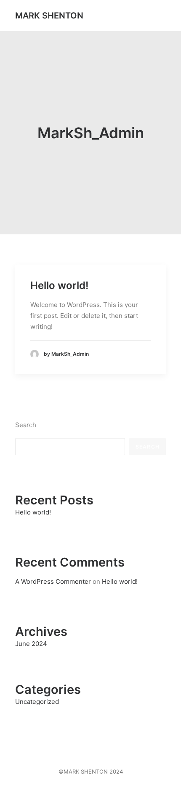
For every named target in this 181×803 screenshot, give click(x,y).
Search (25, 425)
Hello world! (59, 285)
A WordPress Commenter (53, 581)
